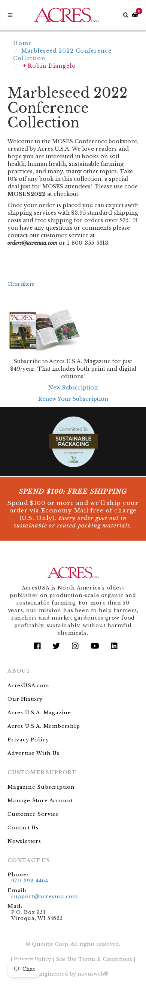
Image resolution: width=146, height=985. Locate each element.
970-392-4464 (29, 880)
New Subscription (73, 387)
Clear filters (20, 284)
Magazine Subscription (41, 787)
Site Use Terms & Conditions (94, 959)
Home (22, 43)
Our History (25, 699)
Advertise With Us (33, 753)
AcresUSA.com (28, 685)
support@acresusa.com (44, 896)
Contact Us (23, 827)
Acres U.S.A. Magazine (39, 712)
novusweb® (93, 974)
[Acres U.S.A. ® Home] (66, 15)
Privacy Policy (28, 739)
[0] (135, 15)
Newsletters (24, 841)
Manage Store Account (40, 800)
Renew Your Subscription (73, 399)
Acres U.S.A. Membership (43, 726)
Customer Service (33, 814)
